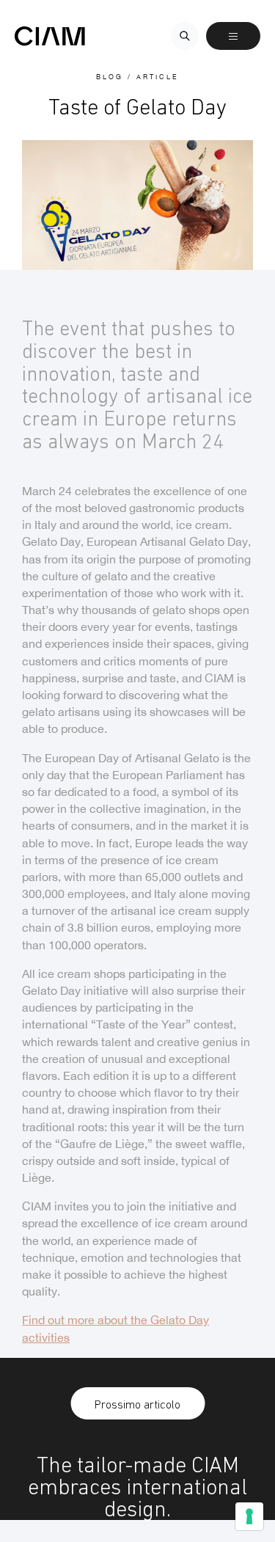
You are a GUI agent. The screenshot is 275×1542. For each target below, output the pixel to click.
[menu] (233, 36)
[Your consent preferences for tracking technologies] (249, 1516)
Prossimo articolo (137, 1404)
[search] (185, 36)
